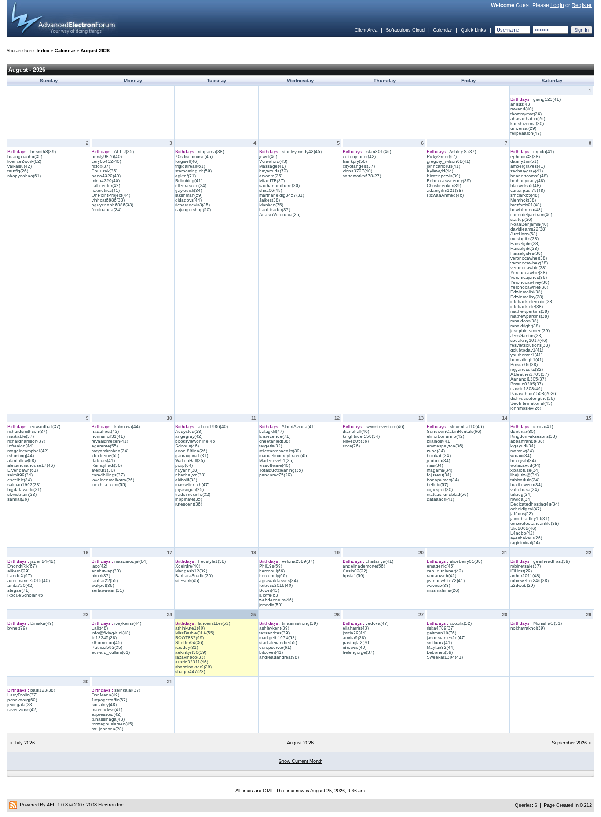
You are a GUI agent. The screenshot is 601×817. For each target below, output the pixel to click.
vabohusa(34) (524, 489)
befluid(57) (437, 484)
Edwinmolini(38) (526, 291)
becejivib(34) (523, 460)
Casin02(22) (355, 570)
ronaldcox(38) (524, 321)
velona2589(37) (298, 561)
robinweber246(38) (529, 580)
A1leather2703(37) (529, 374)
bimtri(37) (101, 575)
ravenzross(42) (22, 709)
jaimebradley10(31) (529, 518)
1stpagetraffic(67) (109, 699)
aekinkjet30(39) (190, 652)
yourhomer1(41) (526, 354)
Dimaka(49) (41, 623)
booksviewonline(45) (195, 441)
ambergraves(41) (527, 166)
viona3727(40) (357, 171)
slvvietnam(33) (22, 494)
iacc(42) (99, 566)
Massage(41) (272, 166)
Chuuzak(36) (104, 171)
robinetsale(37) (525, 566)
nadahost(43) (105, 431)
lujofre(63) (269, 595)
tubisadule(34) (524, 479)
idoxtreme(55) (105, 455)
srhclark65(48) (524, 195)
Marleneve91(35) (276, 460)
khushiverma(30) (527, 123)
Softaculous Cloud (405, 30)
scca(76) (351, 445)
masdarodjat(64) (130, 561)
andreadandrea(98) (279, 657)
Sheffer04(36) (189, 642)
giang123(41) (547, 99)
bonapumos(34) (443, 479)
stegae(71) (18, 590)
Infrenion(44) (20, 445)
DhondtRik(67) (22, 566)
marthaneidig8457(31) (281, 195)
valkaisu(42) (19, 166)
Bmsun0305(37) (526, 383)
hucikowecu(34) (526, 484)
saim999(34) (20, 475)
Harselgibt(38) (524, 248)
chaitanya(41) (379, 561)
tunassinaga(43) (108, 719)
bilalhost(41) (439, 441)
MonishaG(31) (547, 623)
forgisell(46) (186, 161)
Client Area (366, 30)
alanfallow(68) (21, 460)
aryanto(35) (270, 175)
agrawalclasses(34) (278, 580)
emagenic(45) (440, 566)
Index (43, 50)
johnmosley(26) (525, 408)
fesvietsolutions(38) (530, 345)
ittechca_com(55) (109, 484)
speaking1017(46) (528, 340)
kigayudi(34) (522, 445)
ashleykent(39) (274, 628)
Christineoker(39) (444, 185)
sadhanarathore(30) (279, 185)
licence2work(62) (24, 161)
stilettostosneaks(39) (280, 450)
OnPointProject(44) (111, 195)
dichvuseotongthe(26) (532, 398)
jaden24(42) (42, 561)
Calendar (442, 30)
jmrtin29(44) (354, 632)
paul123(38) (42, 690)
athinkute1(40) (190, 628)
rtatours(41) (103, 460)
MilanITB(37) (272, 180)
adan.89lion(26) (191, 450)
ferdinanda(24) (106, 209)
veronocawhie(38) (528, 267)
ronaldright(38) (525, 325)
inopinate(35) (188, 499)
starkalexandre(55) (278, 642)
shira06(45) (270, 190)
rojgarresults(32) (526, 369)
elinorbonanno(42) (445, 436)
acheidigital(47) (525, 508)
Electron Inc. (111, 804)
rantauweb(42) (441, 575)
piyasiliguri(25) (189, 489)
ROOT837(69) (189, 637)
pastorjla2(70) (356, 642)
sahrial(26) (18, 499)
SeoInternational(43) (531, 403)
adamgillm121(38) (445, 190)
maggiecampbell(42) (27, 450)
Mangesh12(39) (191, 570)
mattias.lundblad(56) (447, 494)
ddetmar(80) (522, 431)
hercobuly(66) (273, 575)
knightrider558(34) (361, 436)
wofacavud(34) (525, 465)
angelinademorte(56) (364, 566)
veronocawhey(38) (529, 262)
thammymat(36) (526, 113)
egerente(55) (105, 445)
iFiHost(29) (521, 570)
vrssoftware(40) (274, 465)
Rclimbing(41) (188, 180)
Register (582, 5)
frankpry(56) (355, 161)
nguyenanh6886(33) (112, 204)
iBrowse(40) (354, 647)
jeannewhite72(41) (446, 580)
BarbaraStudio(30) (194, 575)
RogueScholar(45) (25, 595)
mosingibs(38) (524, 238)
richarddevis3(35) (192, 204)
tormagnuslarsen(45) (112, 724)
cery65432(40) (106, 161)
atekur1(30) (103, 470)
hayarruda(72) (273, 171)
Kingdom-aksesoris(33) (533, 436)
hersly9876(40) (107, 156)
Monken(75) (271, 204)
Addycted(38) (188, 431)
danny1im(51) (524, 161)
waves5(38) (438, 585)
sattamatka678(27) (362, 175)
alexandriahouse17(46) (31, 465)
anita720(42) (20, 585)
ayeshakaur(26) (526, 537)
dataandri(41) (440, 499)
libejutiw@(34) (524, 475)
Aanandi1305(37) (528, 379)
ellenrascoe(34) (190, 185)
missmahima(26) (443, 590)
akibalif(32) (186, 479)
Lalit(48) (100, 628)
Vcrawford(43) (273, 161)
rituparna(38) (211, 151)
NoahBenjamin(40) (529, 224)
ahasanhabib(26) (527, 118)
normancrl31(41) (108, 436)
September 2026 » (571, 742)
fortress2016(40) (276, 585)
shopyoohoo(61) (24, 175)
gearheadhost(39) (551, 561)
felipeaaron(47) (525, 133)
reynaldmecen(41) (110, 441)
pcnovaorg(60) (22, 699)
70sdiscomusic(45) (194, 156)
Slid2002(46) (523, 528)
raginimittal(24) (525, 542)
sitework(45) (187, 580)
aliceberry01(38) (466, 561)
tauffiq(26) (17, 171)
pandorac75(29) (275, 475)
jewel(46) (268, 156)
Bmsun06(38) (524, 364)
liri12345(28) (104, 637)
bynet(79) (17, 628)
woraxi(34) (520, 455)
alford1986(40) (213, 426)
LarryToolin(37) (22, 694)
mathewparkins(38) (529, 316)
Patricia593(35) (107, 647)
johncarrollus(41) (443, 166)
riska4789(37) (440, 628)
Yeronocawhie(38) (528, 272)
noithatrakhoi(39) (527, 628)
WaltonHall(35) (190, 460)
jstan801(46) (378, 151)
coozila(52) (461, 623)
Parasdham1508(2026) (533, 393)
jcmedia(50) (270, 604)
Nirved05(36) (356, 441)
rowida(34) (520, 499)
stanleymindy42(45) (302, 151)
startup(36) (521, 219)
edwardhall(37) (45, 426)
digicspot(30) (440, 489)
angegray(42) (188, 436)
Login (557, 5)
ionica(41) (543, 426)
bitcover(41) (271, 652)
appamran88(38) (527, 441)
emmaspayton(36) (445, 445)
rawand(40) (521, 108)
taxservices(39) (274, 632)
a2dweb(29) (522, 585)
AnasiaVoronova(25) (279, 214)
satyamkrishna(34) (110, 450)
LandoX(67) (19, 575)
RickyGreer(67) (442, 156)
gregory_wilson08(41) (448, 161)
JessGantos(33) (526, 335)
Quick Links (473, 30)
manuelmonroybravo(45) (283, 455)
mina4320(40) (106, 180)
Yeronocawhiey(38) (529, 282)
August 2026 (95, 50)
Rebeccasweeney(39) (449, 180)
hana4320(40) (106, 175)
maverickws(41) (107, 709)
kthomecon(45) (107, 642)
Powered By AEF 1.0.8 (44, 804)
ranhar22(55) (105, 580)
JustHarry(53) (523, 233)
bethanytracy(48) (527, 180)
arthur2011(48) (525, 575)
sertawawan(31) (108, 590)
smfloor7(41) (439, 642)
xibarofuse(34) (524, 470)
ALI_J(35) (124, 151)
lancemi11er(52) (214, 623)
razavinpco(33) (190, 657)
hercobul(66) (272, 570)
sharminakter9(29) (193, 666)
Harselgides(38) (526, 253)
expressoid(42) (106, 714)
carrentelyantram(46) (531, 214)
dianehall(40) (356, 431)
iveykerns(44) (127, 623)
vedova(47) (377, 623)
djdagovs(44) (188, 200)
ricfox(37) (101, 166)
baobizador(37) (274, 209)
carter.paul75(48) (527, 190)
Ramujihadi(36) (107, 465)
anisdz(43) (520, 104)
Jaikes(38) (269, 200)
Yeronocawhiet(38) (529, 287)
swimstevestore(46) (385, 426)
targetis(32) (270, 445)
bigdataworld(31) (24, 489)
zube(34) (436, 450)
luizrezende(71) (274, 436)
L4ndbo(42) (522, 533)
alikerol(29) (18, 570)
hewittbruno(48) (526, 209)
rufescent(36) (188, 504)
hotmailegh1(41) (526, 359)
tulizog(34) (520, 494)
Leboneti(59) (440, 652)
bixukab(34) (439, 455)
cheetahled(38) (274, 441)
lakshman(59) (188, 195)
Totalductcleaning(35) (281, 470)
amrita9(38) (354, 637)
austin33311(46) (191, 661)
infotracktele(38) (526, 306)
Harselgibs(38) (524, 243)
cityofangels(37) (359, 166)
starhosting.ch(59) (193, 171)
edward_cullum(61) (111, 652)
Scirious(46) (187, 445)
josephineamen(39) (530, 330)
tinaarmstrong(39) (300, 623)
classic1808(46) (526, 388)
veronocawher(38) (528, 258)
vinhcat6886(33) (108, 200)
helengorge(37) (358, 652)
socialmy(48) (104, 704)
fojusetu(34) (439, 475)
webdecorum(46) (276, 599)
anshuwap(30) (106, 570)
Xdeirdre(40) (187, 566)
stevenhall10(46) (467, 426)
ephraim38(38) (525, 156)
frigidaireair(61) (190, 166)
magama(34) (439, 470)
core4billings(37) (108, 475)
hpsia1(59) (353, 575)
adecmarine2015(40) (28, 580)
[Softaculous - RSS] (13, 804)
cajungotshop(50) (193, 209)
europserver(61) (275, 647)
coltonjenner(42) (359, 156)
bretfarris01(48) (525, 204)
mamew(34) (522, 450)
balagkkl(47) (271, 431)
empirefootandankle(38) (534, 523)
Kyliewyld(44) (440, 171)
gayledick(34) (188, 190)
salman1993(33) (23, 484)
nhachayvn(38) (190, 475)
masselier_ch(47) (192, 484)
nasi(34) (435, 465)
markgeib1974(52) (277, 637)
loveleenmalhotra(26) (113, 479)
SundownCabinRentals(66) (454, 431)
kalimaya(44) (127, 426)
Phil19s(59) (270, 566)
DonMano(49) (105, 694)
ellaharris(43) (356, 628)
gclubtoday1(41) (526, 350)
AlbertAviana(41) (298, 426)
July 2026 (24, 742)
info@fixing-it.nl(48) (111, 632)
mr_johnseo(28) (107, 728)
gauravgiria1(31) (191, 455)
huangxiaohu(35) (24, 156)
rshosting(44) (20, 455)
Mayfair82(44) (440, 647)
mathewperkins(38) (529, 311)
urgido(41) (543, 151)
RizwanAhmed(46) (445, 195)
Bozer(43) (269, 590)
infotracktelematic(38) (531, 301)
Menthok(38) (523, 200)
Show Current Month (300, 761)
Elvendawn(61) (22, 470)
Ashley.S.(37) (462, 151)
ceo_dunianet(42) (445, 570)
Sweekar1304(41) (445, 657)
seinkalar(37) (127, 690)
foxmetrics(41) (106, 190)
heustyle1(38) (212, 561)
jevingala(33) (20, 704)
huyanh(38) (186, 470)
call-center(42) (106, 185)
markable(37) (20, 436)
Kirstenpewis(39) (443, 175)
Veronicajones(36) (528, 277)
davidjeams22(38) (528, 229)
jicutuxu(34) (438, 460)
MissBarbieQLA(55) (194, 632)
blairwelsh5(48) (525, 185)
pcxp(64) (184, 465)
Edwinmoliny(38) (526, 296)
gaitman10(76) (441, 632)
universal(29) (523, 128)
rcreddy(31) (186, 647)
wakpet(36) (103, 585)
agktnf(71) (185, 175)
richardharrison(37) (26, 441)
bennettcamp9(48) (529, 175)
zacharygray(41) (526, 171)
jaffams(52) (521, 513)
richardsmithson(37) (27, 431)
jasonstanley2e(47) (446, 637)
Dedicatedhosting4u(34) (534, 504)
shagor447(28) (190, 671)
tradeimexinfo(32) (192, 494)
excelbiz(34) (19, 479)
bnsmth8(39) (43, 151)
